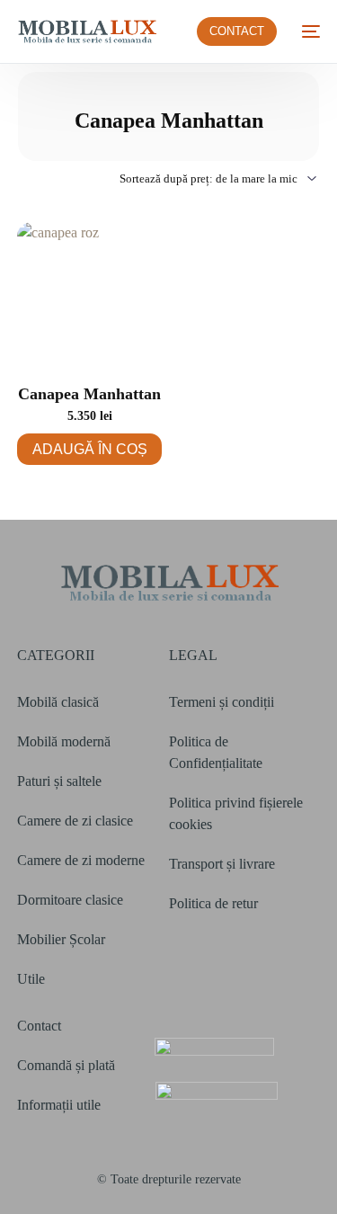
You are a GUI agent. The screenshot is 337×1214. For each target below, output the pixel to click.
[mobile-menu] (307, 31)
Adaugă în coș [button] (89, 449)
